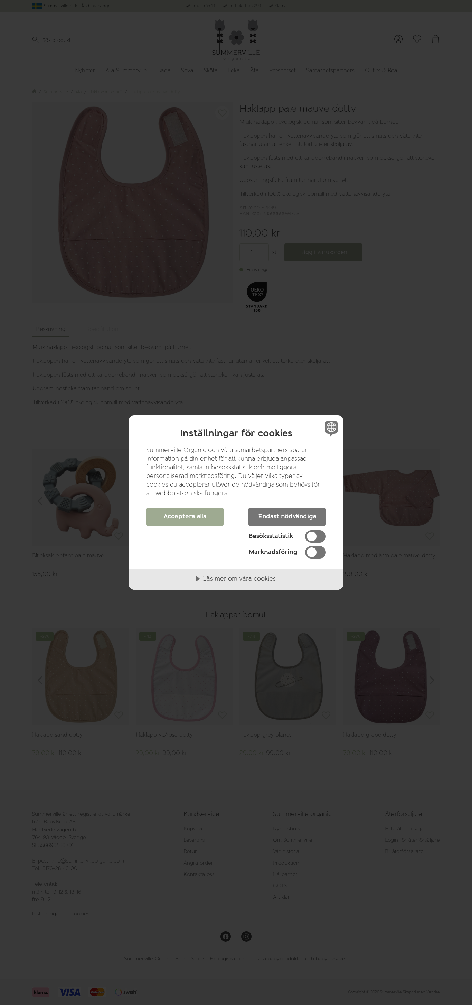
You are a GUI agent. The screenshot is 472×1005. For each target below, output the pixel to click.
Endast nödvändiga (287, 516)
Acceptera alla (185, 516)
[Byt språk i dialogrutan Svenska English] (330, 428)
